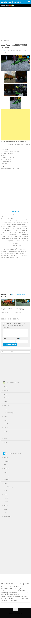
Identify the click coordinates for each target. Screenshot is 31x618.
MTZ (14, 596)
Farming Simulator (20, 589)
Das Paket (10, 583)
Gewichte (6, 427)
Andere (5, 420)
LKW (27, 593)
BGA (5, 583)
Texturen (6, 438)
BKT (7, 583)
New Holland (18, 596)
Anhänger (6, 442)
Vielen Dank (25, 599)
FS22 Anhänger (5, 40)
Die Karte (21, 583)
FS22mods (5, 50)
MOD (12, 596)
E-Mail (18, 338)
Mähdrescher (7, 398)
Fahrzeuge (6, 405)
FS (26, 589)
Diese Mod (13, 585)
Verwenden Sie (18, 598)
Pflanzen (24, 596)
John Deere (12, 593)
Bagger (5, 409)
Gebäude (6, 424)
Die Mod (26, 583)
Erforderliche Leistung (18, 587)
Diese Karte (9, 585)
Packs (5, 435)
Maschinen (4, 595)
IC (3, 591)
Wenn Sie (13, 600)
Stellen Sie (14, 598)
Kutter (5, 401)
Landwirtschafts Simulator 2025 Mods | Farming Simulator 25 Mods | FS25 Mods (12, 2)
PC (21, 596)
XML (17, 600)
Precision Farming (5, 598)
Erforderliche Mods (8, 589)
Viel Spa (3, 600)
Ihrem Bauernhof (7, 590)
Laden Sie (24, 592)
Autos (5, 416)
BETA (2, 583)
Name (4, 338)
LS (28, 592)
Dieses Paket (7, 587)
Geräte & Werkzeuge (9, 412)
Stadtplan (6, 387)
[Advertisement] (15, 23)
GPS (28, 589)
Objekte (5, 431)
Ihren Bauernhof (14, 590)
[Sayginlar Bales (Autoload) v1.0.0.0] (22, 302)
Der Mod (16, 583)
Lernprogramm (7, 446)
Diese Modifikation (19, 585)
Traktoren (6, 390)
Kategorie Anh (19, 592)
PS (10, 598)
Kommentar (6, 327)
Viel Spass (8, 600)
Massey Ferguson (13, 595)
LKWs (5, 394)
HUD (2, 590)
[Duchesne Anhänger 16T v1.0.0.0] (8, 302)
